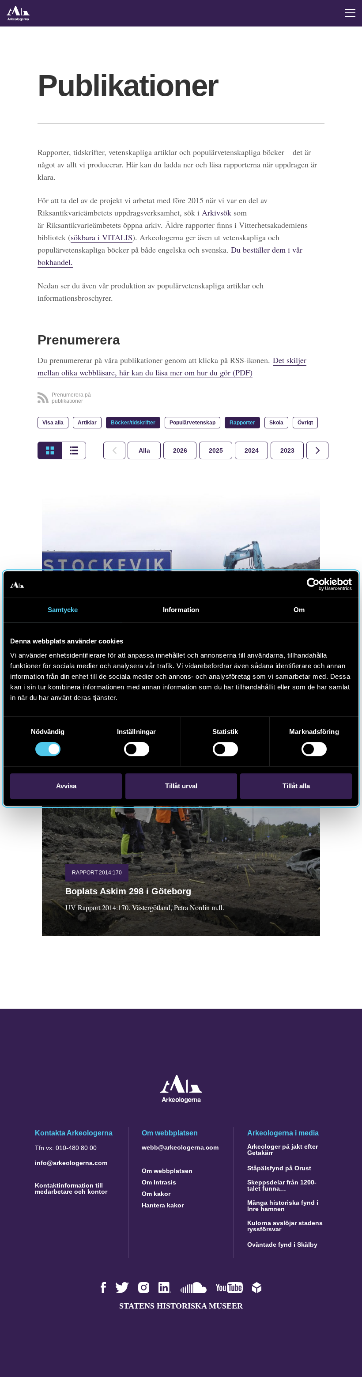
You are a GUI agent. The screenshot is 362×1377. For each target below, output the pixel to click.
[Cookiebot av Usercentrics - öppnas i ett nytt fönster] (313, 584)
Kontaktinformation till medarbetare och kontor (71, 1188)
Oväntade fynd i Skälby (282, 1244)
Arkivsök (218, 212)
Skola (276, 423)
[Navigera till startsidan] (181, 1101)
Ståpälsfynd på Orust (279, 1168)
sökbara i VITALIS (101, 237)
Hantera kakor (163, 1205)
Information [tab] (181, 609)
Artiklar (87, 423)
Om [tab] (299, 609)
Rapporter (242, 423)
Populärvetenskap (192, 423)
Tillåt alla (296, 786)
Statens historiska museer (181, 1305)
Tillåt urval (181, 786)
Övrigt (305, 423)
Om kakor (156, 1194)
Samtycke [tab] (63, 609)
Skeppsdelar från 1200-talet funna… (282, 1185)
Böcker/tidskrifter (133, 423)
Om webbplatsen (167, 1171)
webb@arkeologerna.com (180, 1147)
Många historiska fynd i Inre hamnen (282, 1205)
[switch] (136, 749)
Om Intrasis (159, 1182)
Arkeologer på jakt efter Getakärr (282, 1149)
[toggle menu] (350, 13)
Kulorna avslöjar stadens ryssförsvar (285, 1226)
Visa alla (53, 423)
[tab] (179, 450)
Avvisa (66, 786)
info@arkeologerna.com (71, 1163)
